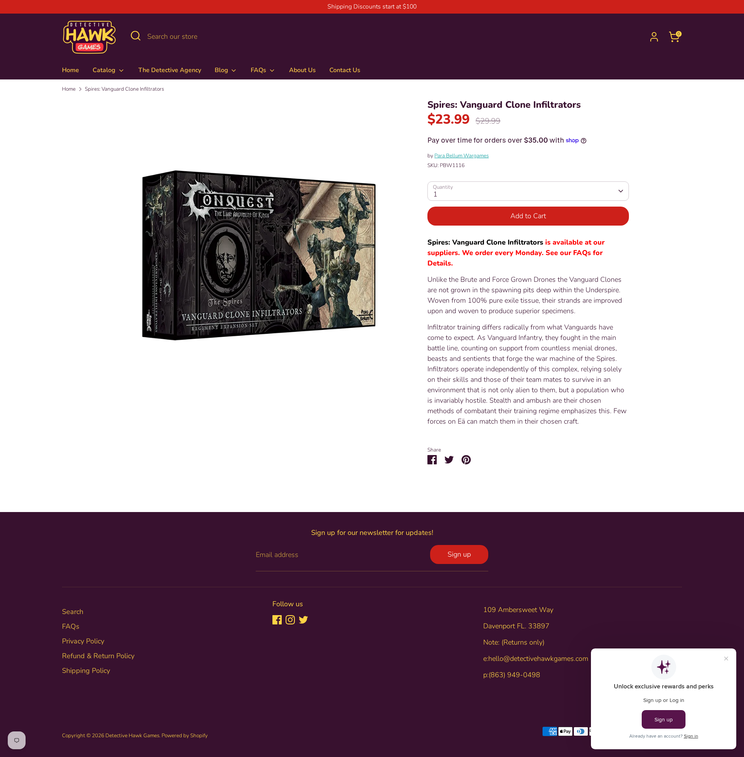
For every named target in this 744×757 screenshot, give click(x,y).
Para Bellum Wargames (461, 155)
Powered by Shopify (185, 735)
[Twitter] (303, 619)
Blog (222, 70)
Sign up (459, 554)
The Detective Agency (169, 70)
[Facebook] (277, 619)
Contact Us (344, 70)
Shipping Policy (86, 670)
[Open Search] (135, 35)
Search (72, 611)
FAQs (259, 70)
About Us (302, 70)
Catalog (105, 70)
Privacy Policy (83, 641)
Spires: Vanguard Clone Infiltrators (124, 89)
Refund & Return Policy (98, 655)
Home (70, 70)
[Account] (654, 37)
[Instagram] (290, 619)
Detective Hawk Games (132, 735)
